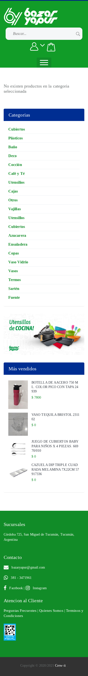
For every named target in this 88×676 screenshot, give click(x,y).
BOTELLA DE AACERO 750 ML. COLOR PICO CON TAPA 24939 (55, 387)
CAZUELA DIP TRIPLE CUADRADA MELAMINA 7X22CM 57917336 (55, 469)
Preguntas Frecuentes (20, 611)
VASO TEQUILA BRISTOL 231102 (56, 417)
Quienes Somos (51, 611)
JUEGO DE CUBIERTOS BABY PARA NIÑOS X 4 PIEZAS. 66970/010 (55, 446)
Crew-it (61, 665)
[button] (51, 47)
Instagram (38, 588)
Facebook (15, 588)
